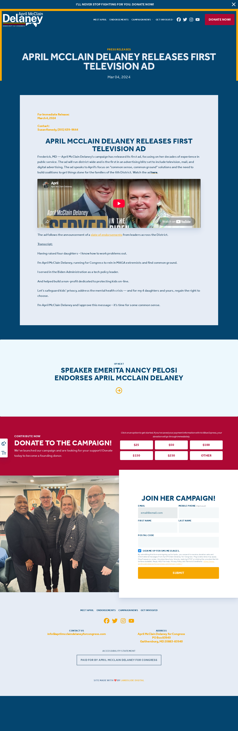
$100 (206, 445)
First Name (145, 520)
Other (206, 456)
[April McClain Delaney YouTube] (197, 19)
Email (141, 505)
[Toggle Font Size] (4, 452)
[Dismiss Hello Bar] (233, 4)
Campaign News (128, 610)
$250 (171, 456)
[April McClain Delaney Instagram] (191, 19)
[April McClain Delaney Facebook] (179, 19)
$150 (136, 456)
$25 (136, 445)
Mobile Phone (192, 505)
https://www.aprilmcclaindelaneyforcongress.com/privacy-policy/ (176, 562)
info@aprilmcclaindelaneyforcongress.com (76, 634)
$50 (171, 445)
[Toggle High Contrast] (4, 443)
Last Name (185, 520)
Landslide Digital (132, 680)
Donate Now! (220, 19)
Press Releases (119, 49)
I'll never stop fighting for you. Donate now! (115, 4)
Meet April (87, 610)
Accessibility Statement (118, 651)
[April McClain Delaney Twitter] (185, 19)
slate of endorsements (106, 235)
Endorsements (106, 610)
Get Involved (149, 610)
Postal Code (146, 535)
